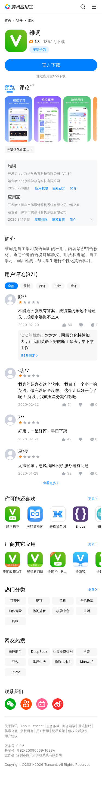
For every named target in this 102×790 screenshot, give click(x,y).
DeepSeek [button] (39, 652)
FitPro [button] (15, 672)
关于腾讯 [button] (11, 726)
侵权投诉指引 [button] (78, 731)
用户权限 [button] (42, 731)
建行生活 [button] (39, 662)
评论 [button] (24, 87)
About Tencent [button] (32, 726)
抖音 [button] (87, 652)
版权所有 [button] (26, 731)
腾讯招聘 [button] (84, 726)
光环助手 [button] (15, 652)
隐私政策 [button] (59, 188)
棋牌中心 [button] (62, 611)
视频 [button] (39, 600)
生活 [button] (87, 611)
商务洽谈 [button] (68, 726)
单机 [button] (63, 600)
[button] (19, 7)
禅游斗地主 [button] (63, 662)
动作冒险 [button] (15, 611)
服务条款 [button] (53, 726)
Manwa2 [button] (87, 662)
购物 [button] (15, 621)
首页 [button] (8, 20)
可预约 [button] (15, 600)
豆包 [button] (15, 662)
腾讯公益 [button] (11, 731)
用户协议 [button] (11, 736)
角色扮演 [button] (86, 600)
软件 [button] (19, 20)
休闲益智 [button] (39, 611)
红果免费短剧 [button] (63, 652)
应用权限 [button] (41, 188)
